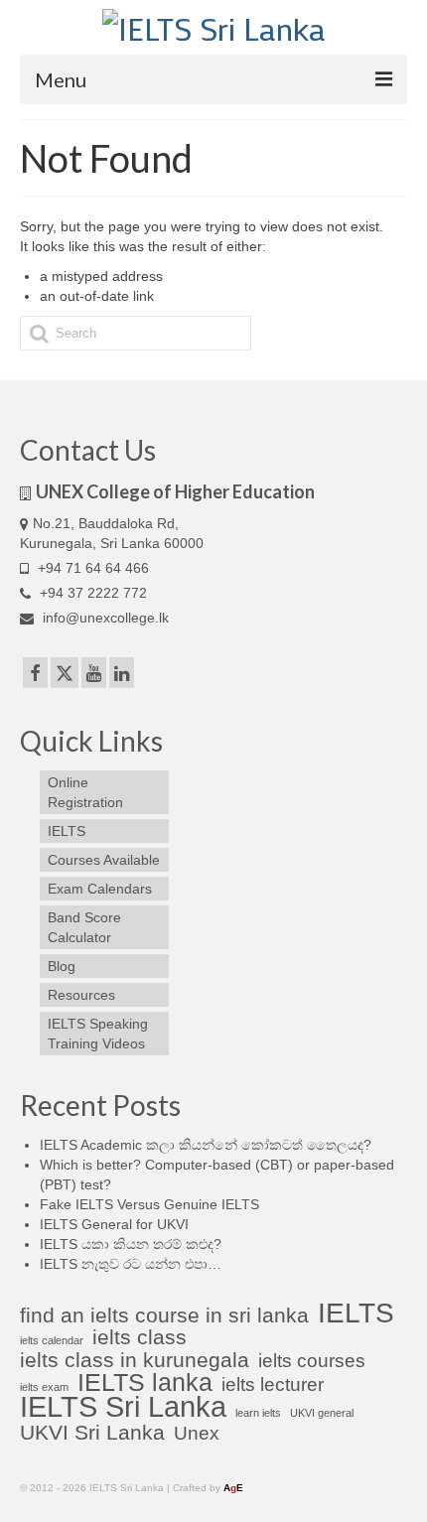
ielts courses (311, 1361)
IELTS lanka (145, 1382)
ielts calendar (51, 1340)
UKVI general (322, 1413)
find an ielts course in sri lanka (164, 1315)
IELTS (356, 1313)
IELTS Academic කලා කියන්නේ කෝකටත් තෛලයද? (205, 1145)
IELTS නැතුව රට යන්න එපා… (130, 1264)
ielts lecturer (272, 1385)
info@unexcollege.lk (106, 617)
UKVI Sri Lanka (92, 1433)
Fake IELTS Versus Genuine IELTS (149, 1204)
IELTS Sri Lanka (123, 1407)
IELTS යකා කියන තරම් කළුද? (130, 1244)
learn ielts (258, 1413)
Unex (196, 1434)
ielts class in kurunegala (134, 1360)
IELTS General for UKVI (114, 1224)
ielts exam (44, 1387)
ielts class (139, 1337)
